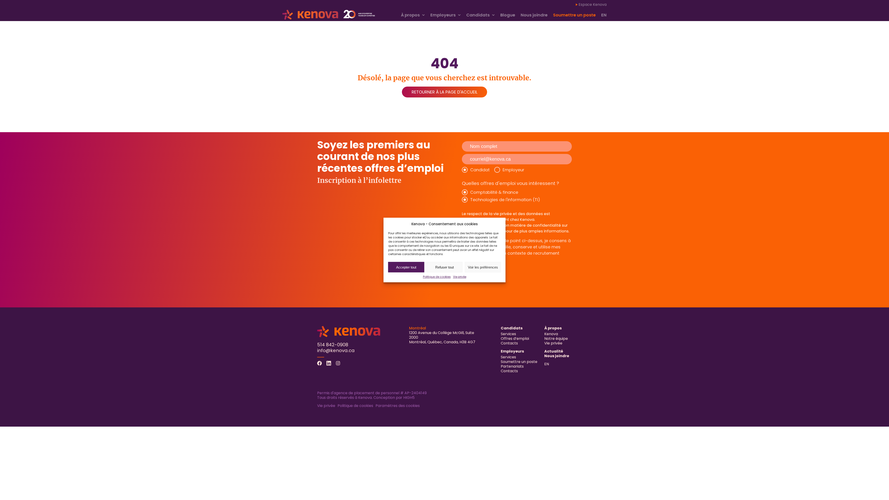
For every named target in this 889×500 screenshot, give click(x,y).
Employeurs (443, 15)
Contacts (509, 343)
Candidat (480, 170)
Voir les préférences (483, 267)
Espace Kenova (593, 4)
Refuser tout (444, 267)
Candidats (478, 15)
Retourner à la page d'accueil (444, 92)
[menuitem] (604, 15)
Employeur (513, 170)
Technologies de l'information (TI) (505, 200)
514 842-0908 (332, 344)
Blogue (507, 15)
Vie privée (459, 277)
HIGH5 (409, 397)
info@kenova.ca (336, 350)
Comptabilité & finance (494, 192)
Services (508, 334)
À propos (410, 15)
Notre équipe (556, 338)
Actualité (553, 351)
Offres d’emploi (515, 338)
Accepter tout (406, 267)
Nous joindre (534, 15)
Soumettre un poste (574, 15)
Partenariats (512, 366)
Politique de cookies (437, 277)
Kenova (551, 334)
